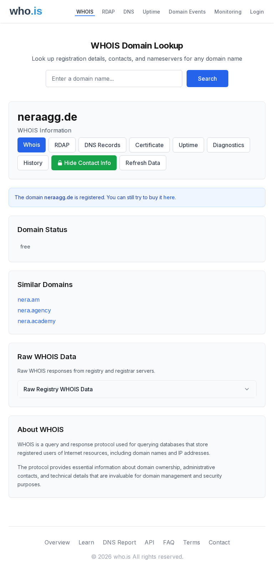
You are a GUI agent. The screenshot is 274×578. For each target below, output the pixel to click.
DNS (128, 12)
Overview (57, 542)
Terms (191, 542)
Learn (86, 542)
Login (257, 12)
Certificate (149, 145)
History (33, 162)
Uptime (151, 12)
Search (207, 78)
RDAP (108, 12)
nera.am (28, 299)
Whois (31, 144)
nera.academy (36, 321)
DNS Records (102, 145)
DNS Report (119, 542)
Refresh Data (143, 162)
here (169, 197)
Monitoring (228, 12)
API (149, 542)
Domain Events (187, 12)
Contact (219, 542)
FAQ (168, 542)
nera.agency (34, 310)
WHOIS (84, 12)
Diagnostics (228, 145)
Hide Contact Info (87, 162)
